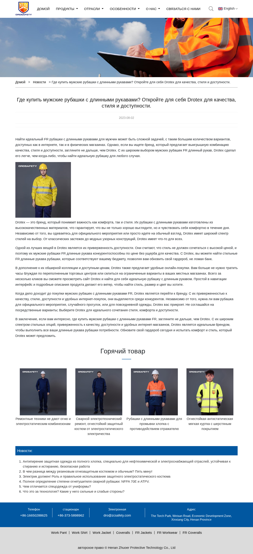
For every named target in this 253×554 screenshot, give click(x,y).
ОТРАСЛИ (92, 9)
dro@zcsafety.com (117, 515)
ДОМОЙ (43, 9)
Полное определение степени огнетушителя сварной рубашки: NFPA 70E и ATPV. (86, 481)
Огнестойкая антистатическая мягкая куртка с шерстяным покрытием (210, 424)
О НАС (151, 9)
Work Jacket (102, 533)
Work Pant (59, 533)
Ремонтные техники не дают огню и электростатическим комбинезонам (43, 421)
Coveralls (123, 533)
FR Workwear (167, 533)
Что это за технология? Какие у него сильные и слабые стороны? (73, 491)
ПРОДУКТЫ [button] (65, 9)
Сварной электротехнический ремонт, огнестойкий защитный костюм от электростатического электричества (98, 426)
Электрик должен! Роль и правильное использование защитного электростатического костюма (96, 476)
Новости (39, 82)
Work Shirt (79, 533)
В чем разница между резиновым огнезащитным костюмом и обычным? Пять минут (87, 471)
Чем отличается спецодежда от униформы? (57, 486)
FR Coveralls (192, 533)
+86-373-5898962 (71, 515)
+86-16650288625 (33, 515)
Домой (20, 82)
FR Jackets (143, 533)
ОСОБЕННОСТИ (123, 9)
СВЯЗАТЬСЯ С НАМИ (183, 9)
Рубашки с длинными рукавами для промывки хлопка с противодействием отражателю (154, 424)
